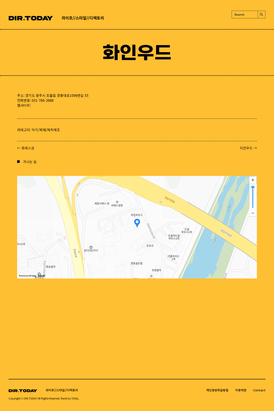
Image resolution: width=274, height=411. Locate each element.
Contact (259, 390)
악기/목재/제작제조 (46, 129)
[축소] (252, 212)
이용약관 (240, 390)
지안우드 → (248, 148)
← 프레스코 (25, 148)
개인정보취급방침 (217, 390)
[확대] (252, 180)
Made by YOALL (70, 398)
